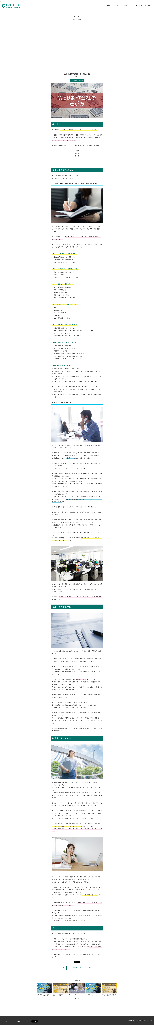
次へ (90, 968)
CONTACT (148, 6)
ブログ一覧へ (77, 968)
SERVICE (117, 6)
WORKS (124, 6)
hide (77, 156)
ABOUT (108, 6)
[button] (75, 998)
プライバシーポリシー (22, 1021)
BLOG (131, 6)
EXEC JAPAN (74, 80)
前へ (64, 968)
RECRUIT (139, 6)
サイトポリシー (9, 1021)
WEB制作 (81, 80)
